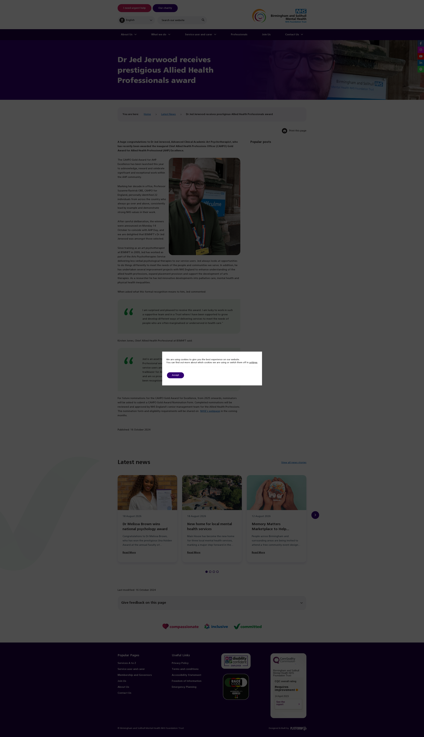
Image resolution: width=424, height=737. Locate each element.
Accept (175, 375)
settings (253, 363)
